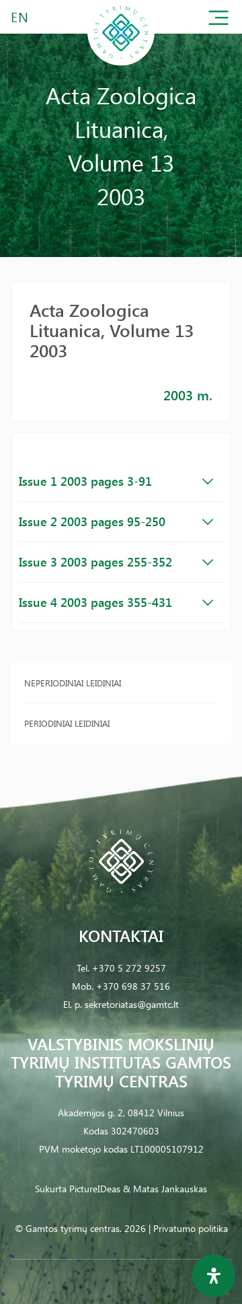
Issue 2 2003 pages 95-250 (92, 521)
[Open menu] (218, 20)
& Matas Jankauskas (165, 1188)
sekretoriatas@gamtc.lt (132, 1004)
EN (20, 16)
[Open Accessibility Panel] (213, 1275)
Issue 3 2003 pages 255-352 (95, 562)
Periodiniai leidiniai (67, 723)
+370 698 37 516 (133, 986)
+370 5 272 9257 (129, 968)
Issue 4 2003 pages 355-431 (95, 602)
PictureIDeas (94, 1188)
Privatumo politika (190, 1228)
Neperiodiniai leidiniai (72, 682)
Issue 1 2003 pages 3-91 (85, 481)
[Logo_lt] (121, 63)
